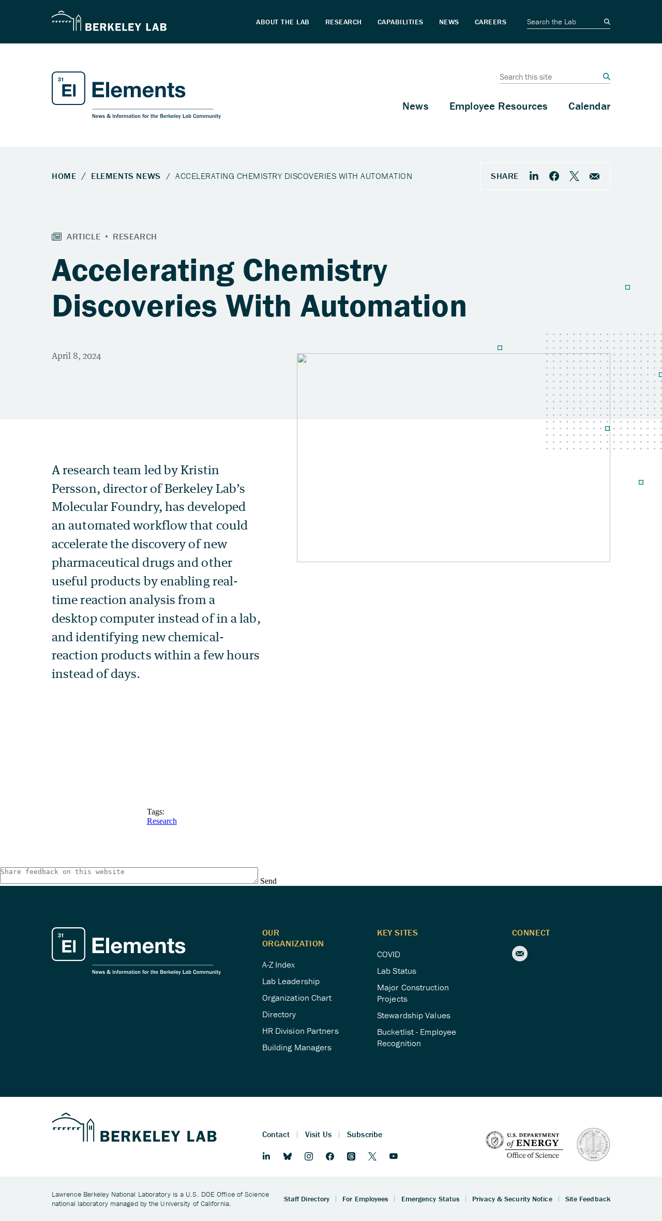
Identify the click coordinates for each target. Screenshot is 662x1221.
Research (162, 821)
